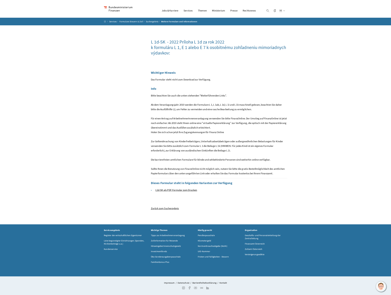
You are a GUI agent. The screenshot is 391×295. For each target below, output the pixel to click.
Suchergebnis (152, 21)
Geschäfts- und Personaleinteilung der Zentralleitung (263, 237)
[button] (381, 286)
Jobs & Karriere (170, 10)
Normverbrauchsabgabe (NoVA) (212, 246)
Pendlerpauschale (206, 235)
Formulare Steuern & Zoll (131, 21)
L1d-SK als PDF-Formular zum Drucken (176, 190)
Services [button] (188, 10)
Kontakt (223, 282)
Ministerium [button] (218, 10)
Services (113, 21)
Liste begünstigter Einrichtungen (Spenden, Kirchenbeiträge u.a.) (124, 242)
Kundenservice (111, 249)
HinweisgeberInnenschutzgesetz (166, 246)
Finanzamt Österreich (255, 243)
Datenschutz (183, 282)
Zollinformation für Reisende (164, 240)
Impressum (169, 282)
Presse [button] (234, 10)
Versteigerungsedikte (255, 254)
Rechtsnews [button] (249, 10)
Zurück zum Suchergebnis (165, 208)
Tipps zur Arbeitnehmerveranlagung (168, 235)
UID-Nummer (204, 251)
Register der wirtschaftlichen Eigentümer (123, 235)
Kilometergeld (204, 240)
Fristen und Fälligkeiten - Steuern (213, 256)
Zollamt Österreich (253, 249)
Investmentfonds (159, 251)
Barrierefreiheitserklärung (204, 282)
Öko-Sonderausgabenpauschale (166, 256)
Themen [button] (202, 10)
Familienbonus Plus (160, 262)
